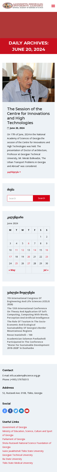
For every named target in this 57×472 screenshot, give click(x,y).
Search (41, 198)
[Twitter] (15, 410)
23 (46, 256)
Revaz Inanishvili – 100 (19, 334)
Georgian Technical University (17, 454)
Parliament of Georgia (13, 439)
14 (34, 249)
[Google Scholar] (4, 410)
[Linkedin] (21, 410)
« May (12, 270)
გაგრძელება (13, 172)
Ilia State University (12, 458)
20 (28, 256)
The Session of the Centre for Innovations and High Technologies (28, 116)
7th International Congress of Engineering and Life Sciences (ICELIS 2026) (28, 301)
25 (16, 263)
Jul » (46, 270)
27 (28, 263)
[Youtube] (27, 410)
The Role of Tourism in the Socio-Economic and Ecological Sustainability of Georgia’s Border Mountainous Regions (26, 326)
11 (16, 249)
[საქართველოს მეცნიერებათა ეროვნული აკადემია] (23, 5)
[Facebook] (10, 410)
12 (22, 249)
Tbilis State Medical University (17, 462)
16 (46, 249)
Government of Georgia (14, 427)
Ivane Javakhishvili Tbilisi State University (23, 450)
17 (10, 256)
